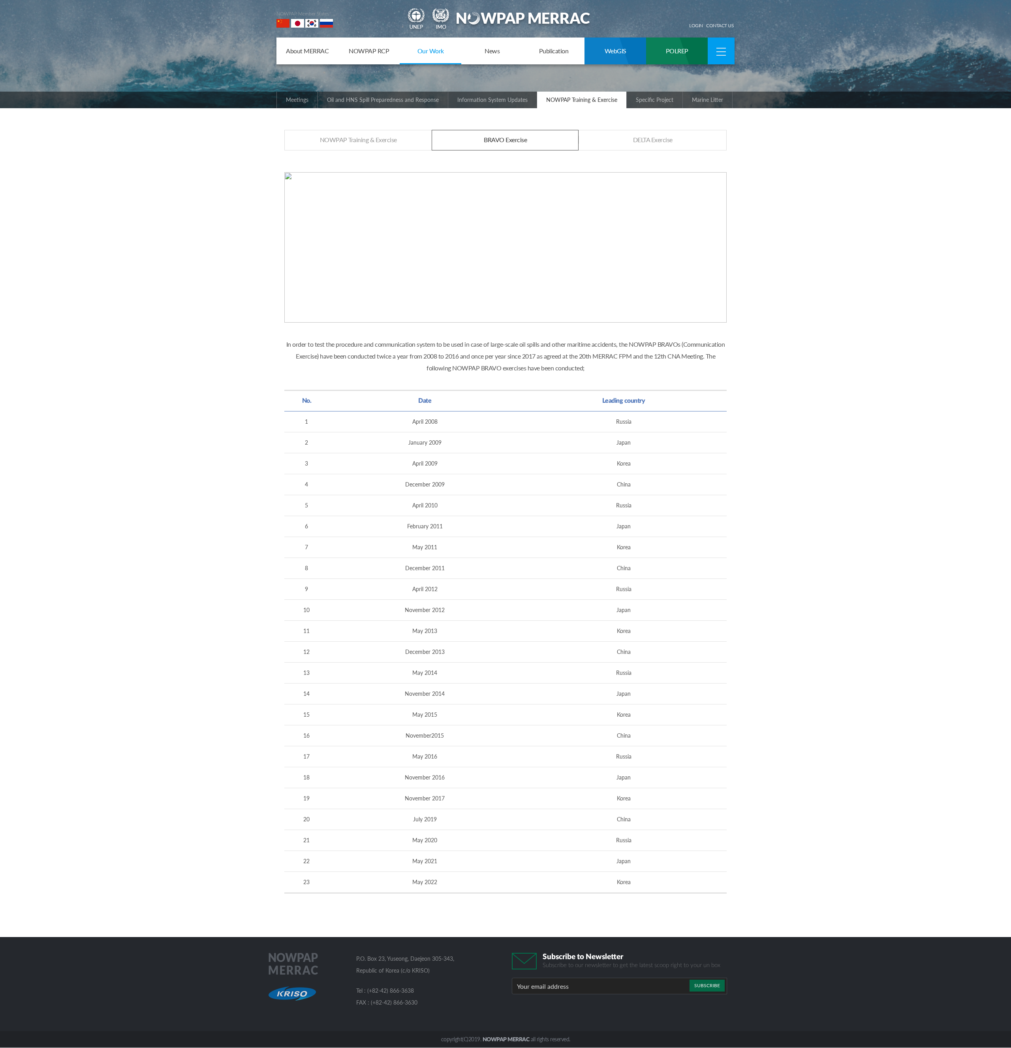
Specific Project (654, 99)
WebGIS (615, 50)
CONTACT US (720, 25)
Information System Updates (492, 99)
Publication (554, 50)
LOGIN (696, 25)
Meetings (297, 99)
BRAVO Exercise (505, 139)
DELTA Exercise (653, 139)
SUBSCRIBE (707, 985)
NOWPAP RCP (369, 50)
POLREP (677, 50)
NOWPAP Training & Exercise (581, 99)
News (492, 50)
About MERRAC (307, 50)
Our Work (430, 50)
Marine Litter (707, 99)
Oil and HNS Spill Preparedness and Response (383, 99)
